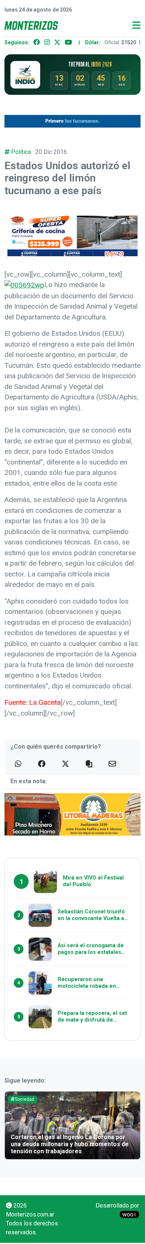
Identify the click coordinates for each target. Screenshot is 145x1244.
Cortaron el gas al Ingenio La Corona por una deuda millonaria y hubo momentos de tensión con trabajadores (70, 1144)
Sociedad (24, 1099)
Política (21, 151)
